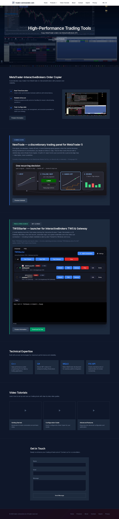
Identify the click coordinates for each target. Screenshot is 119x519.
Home (45, 2)
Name (35, 461)
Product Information (17, 118)
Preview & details (20, 200)
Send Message (59, 495)
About (73, 2)
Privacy (95, 2)
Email (34, 469)
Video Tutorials (64, 2)
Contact (80, 2)
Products (53, 2)
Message (36, 478)
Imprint (88, 2)
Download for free (37, 329)
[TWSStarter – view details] (59, 286)
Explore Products (59, 39)
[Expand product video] (86, 104)
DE (106, 2)
